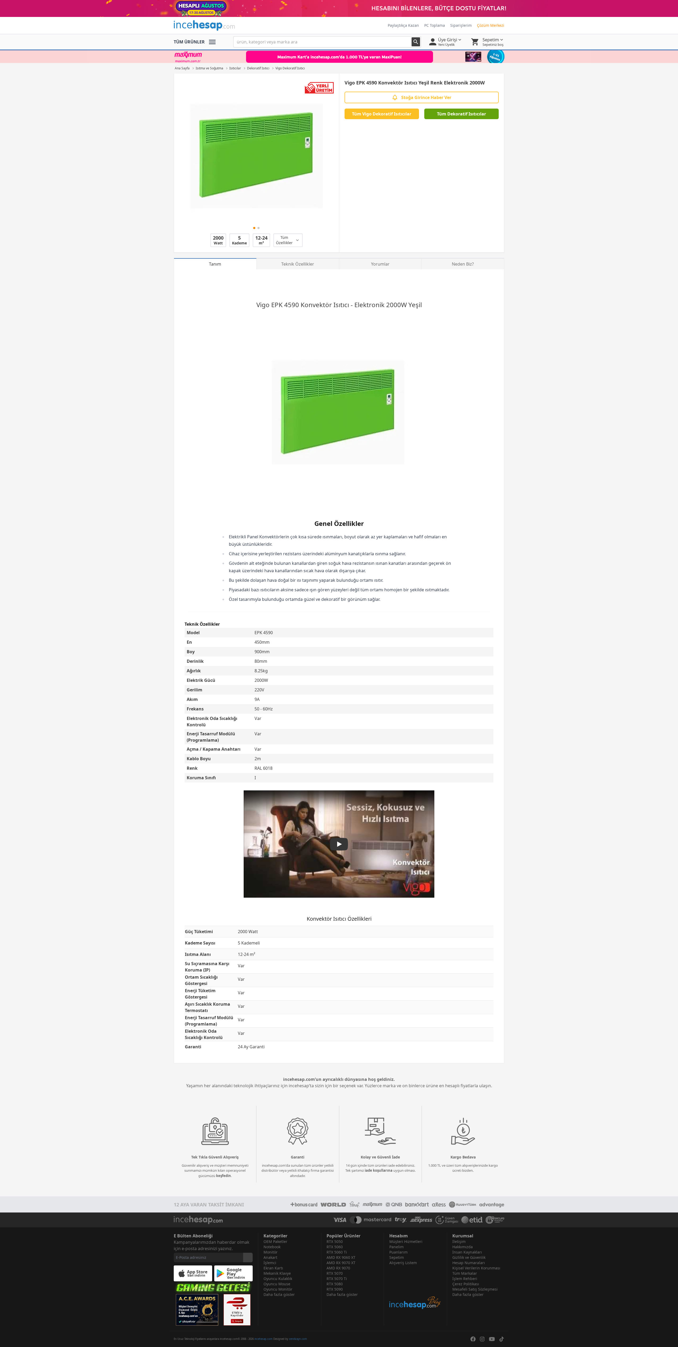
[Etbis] (237, 1310)
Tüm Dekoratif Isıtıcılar (461, 114)
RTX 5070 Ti (337, 1278)
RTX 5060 (335, 1246)
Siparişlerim (461, 25)
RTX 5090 (335, 1289)
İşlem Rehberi (464, 1278)
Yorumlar (380, 264)
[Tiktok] (501, 1339)
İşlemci (270, 1262)
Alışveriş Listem (403, 1262)
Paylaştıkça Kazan (403, 25)
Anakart (270, 1257)
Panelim (396, 1246)
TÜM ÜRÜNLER (189, 42)
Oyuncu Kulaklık (278, 1278)
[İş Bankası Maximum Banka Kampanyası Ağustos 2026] (339, 56)
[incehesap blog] (415, 1287)
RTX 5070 (335, 1273)
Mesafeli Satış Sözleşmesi (475, 1289)
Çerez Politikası (465, 1283)
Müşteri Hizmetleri (405, 1241)
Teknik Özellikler (297, 264)
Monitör (271, 1252)
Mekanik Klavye (277, 1273)
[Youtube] (492, 1339)
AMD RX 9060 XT (341, 1257)
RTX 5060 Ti (337, 1252)
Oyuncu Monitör (278, 1289)
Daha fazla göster (279, 1294)
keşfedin (223, 1175)
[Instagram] (482, 1339)
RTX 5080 (335, 1283)
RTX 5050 (335, 1241)
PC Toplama (434, 25)
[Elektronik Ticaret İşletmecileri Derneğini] (472, 1220)
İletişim (459, 1241)
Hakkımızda (462, 1246)
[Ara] (416, 41)
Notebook (272, 1246)
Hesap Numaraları (468, 1262)
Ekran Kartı (273, 1267)
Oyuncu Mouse (277, 1283)
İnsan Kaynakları (467, 1252)
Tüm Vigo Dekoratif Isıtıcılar (381, 114)
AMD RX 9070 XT (341, 1262)
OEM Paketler (275, 1241)
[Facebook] (473, 1339)
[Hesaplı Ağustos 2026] (339, 8)
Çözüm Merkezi (490, 25)
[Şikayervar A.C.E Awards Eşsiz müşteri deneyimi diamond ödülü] (197, 1310)
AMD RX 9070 (338, 1267)
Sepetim (396, 1257)
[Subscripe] (248, 1257)
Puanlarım (398, 1252)
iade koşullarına (378, 1170)
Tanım (215, 264)
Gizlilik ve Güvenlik (468, 1257)
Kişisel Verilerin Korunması (476, 1267)
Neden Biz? (463, 264)
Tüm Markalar (464, 1273)
